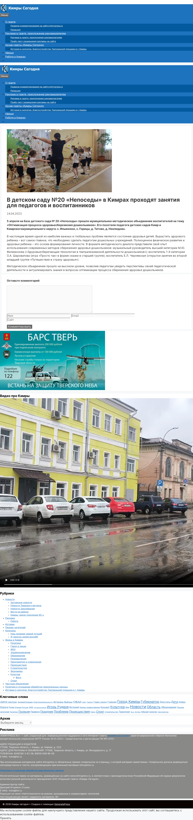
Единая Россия (21, 707)
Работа (14, 621)
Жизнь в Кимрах (14, 640)
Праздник (46, 711)
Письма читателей (15, 627)
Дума (11, 707)
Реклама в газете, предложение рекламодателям (35, 33)
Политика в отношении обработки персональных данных (36, 687)
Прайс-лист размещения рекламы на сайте (33, 41)
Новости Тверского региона (26, 605)
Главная (112, 702)
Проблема (61, 711)
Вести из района (19, 612)
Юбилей (145, 712)
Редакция (15, 29)
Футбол (138, 712)
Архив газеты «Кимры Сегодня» (24, 45)
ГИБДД (77, 702)
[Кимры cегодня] (19, 11)
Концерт (105, 707)
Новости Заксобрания (23, 608)
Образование (18, 655)
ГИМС (84, 702)
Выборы (68, 702)
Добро (182, 702)
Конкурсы (10, 630)
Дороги (4, 707)
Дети (174, 701)
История (10, 624)
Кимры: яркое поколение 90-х (27, 615)
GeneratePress (62, 804)
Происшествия (19, 665)
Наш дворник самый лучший (26, 633)
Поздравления (18, 658)
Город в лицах (18, 646)
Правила (35, 711)
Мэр (127, 707)
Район (92, 712)
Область (154, 707)
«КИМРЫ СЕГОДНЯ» (119, 735)
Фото (18, 677)
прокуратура (163, 712)
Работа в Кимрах (15, 56)
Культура (15, 674)
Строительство (19, 668)
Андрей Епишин (25, 702)
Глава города (100, 702)
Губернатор (150, 702)
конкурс (153, 712)
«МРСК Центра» (8, 702)
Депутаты (165, 702)
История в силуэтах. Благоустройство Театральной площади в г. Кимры (49, 49)
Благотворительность (43, 702)
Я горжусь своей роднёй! (24, 637)
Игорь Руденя (58, 707)
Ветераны (58, 702)
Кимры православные (90, 707)
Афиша (9, 52)
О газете (10, 21)
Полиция (24, 711)
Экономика (17, 671)
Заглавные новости (21, 602)
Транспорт (124, 711)
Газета (90, 702)
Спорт (14, 680)
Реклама (10, 618)
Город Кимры (128, 701)
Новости (10, 599)
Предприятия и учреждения (26, 662)
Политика (16, 643)
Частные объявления (17, 683)
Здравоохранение (20, 652)
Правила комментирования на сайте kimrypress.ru (37, 25)
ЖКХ (13, 649)
